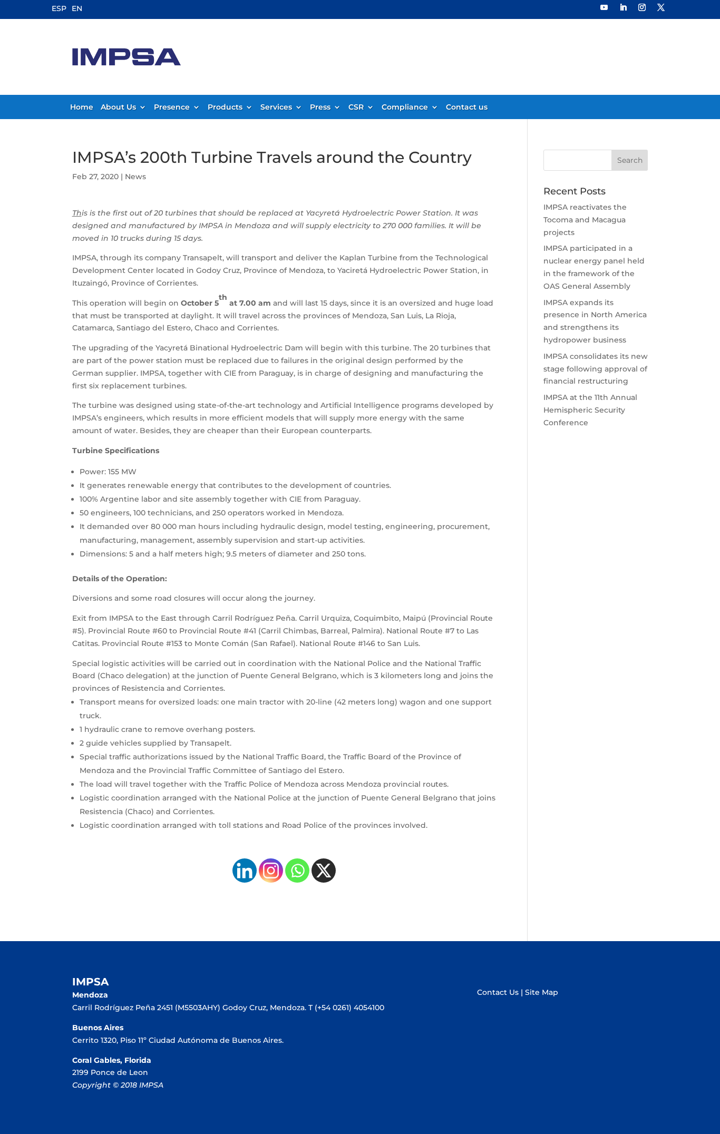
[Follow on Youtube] (604, 7)
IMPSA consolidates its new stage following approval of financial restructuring (595, 368)
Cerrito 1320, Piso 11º (110, 1040)
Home (81, 107)
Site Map (541, 992)
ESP (59, 8)
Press (320, 107)
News (135, 176)
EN (77, 8)
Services (276, 107)
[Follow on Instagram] (642, 7)
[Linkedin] (244, 870)
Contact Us (498, 992)
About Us (118, 107)
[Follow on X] (661, 7)
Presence (172, 107)
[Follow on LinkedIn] (623, 7)
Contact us (467, 107)
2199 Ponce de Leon (110, 1072)
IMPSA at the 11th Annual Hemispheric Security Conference (590, 410)
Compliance (405, 107)
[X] (324, 870)
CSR (356, 107)
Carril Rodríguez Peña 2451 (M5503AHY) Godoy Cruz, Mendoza (188, 1007)
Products (225, 107)
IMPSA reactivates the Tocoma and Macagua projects (585, 219)
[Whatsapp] (297, 870)
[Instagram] (271, 870)
